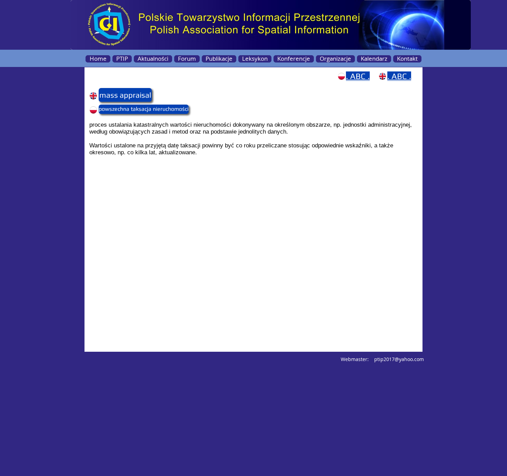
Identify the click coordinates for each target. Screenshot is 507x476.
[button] (112, 95)
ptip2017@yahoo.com (399, 359)
